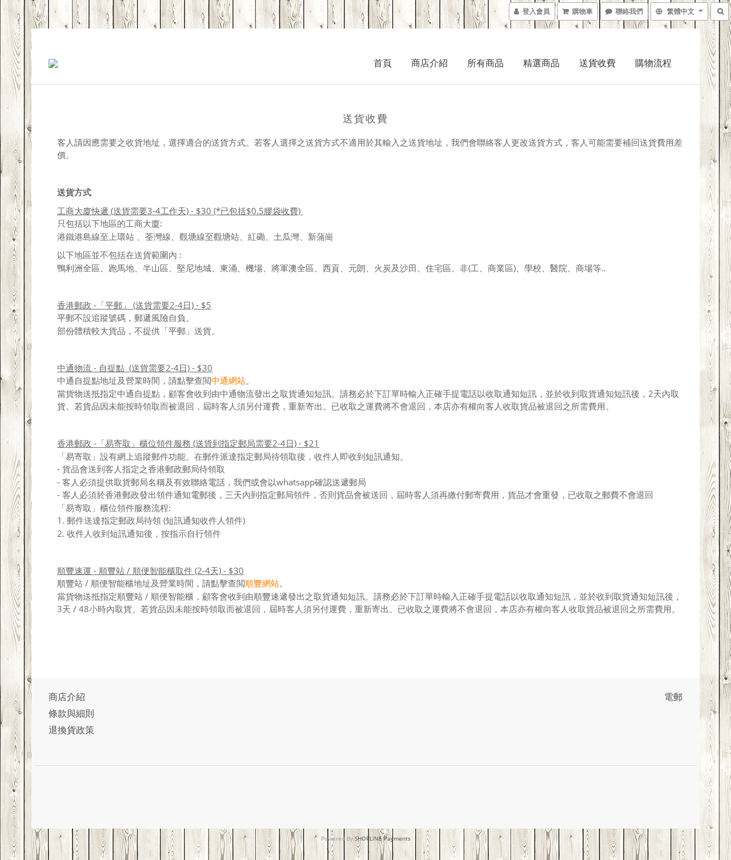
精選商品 (541, 63)
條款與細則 (71, 713)
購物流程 (653, 63)
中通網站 (228, 380)
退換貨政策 (71, 730)
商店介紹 (429, 63)
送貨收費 (597, 63)
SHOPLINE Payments (383, 838)
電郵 (673, 696)
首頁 (382, 63)
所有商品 (485, 63)
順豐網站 (262, 583)
